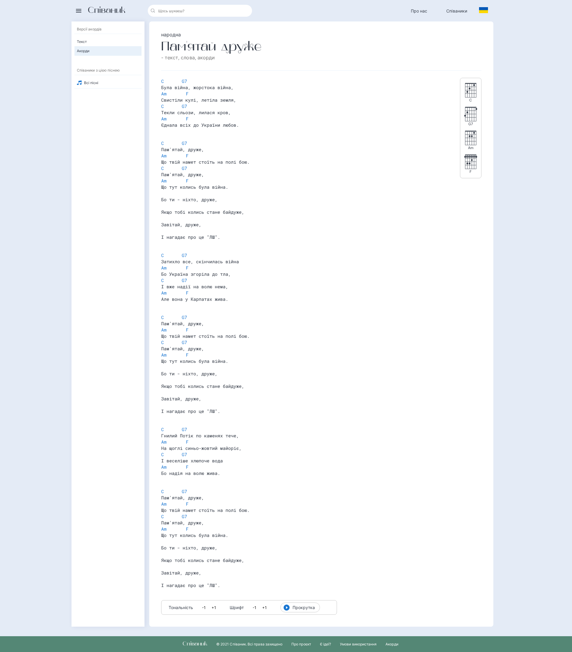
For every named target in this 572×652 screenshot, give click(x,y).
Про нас (419, 10)
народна (171, 35)
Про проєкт (301, 644)
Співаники (456, 10)
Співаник (106, 11)
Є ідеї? (325, 644)
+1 (214, 607)
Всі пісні (91, 82)
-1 (204, 607)
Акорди (392, 644)
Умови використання (358, 644)
